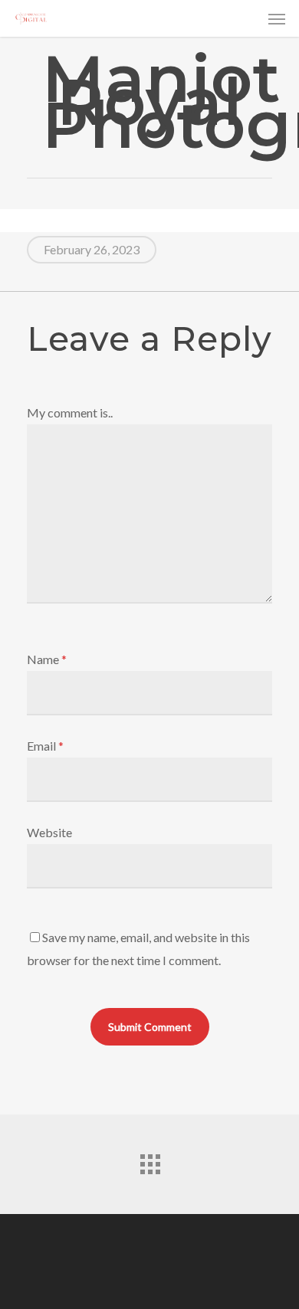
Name (47, 659)
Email (45, 745)
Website (49, 832)
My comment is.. (70, 412)
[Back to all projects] (149, 1160)
